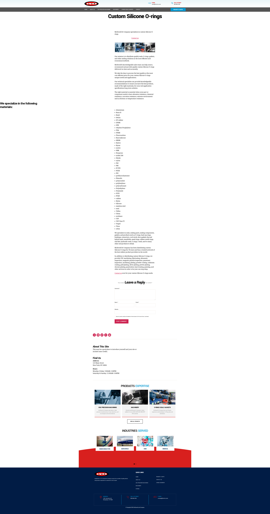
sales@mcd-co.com (156, 4)
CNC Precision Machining (104, 9)
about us (138, 479)
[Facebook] (98, 335)
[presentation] (88, 448)
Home (85, 9)
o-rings (137, 488)
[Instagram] (105, 335)
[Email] (109, 335)
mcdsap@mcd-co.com (163, 498)
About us (92, 9)
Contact (138, 9)
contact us (159, 479)
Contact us (135, 38)
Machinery (116, 9)
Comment (117, 288)
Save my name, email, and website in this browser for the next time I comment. (132, 316)
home (137, 476)
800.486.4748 (177, 4)
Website (116, 309)
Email (137, 302)
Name (116, 302)
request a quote (160, 476)
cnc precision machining (142, 482)
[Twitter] (102, 335)
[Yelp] (94, 335)
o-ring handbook (160, 482)
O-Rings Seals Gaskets (127, 9)
